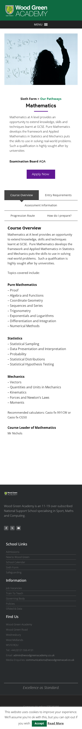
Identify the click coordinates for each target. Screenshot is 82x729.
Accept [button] (39, 723)
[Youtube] (18, 528)
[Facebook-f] (6, 528)
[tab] (21, 195)
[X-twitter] (12, 528)
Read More (56, 723)
